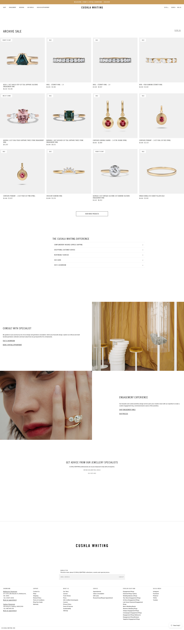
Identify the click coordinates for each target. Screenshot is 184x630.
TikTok (155, 598)
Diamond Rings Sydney (130, 593)
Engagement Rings (128, 591)
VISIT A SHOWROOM (9, 341)
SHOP (4, 7)
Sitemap (65, 610)
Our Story (66, 591)
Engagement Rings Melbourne (132, 615)
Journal (65, 593)
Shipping (35, 596)
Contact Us (36, 591)
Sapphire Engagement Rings (131, 619)
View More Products (92, 214)
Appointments (97, 591)
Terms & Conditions (38, 600)
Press (64, 598)
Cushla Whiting (7, 628)
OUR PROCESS (123, 414)
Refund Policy (37, 598)
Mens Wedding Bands (129, 606)
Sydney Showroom (9, 604)
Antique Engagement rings (131, 610)
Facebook (156, 593)
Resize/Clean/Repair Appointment (103, 598)
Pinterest (155, 596)
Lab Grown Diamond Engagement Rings (133, 603)
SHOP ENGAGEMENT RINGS (127, 410)
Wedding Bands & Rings (130, 596)
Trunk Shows (67, 596)
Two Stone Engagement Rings (132, 598)
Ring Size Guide (38, 602)
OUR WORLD (30, 7)
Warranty (35, 604)
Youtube (155, 600)
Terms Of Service (68, 606)
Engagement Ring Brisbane (131, 617)
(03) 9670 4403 (92, 473)
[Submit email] (121, 577)
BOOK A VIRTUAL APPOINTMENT (12, 345)
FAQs (34, 593)
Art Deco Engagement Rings (131, 600)
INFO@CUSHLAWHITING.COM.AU (92, 470)
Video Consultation (98, 593)
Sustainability (67, 608)
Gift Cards (96, 596)
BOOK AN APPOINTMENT (43, 7)
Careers (65, 602)
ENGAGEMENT (12, 7)
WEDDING (21, 7)
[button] (178, 30)
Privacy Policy (67, 604)
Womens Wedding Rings (130, 608)
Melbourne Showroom (10, 591)
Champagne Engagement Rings (132, 613)
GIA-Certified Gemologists (70, 600)
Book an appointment (10, 600)
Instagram (156, 591)
